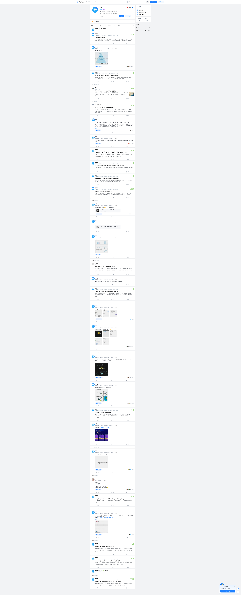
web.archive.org (101, 517)
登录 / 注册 (228, 591)
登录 (161, 1)
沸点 (89, 1)
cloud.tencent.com (105, 427)
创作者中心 (153, 1)
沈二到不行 (103, 28)
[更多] (238, 592)
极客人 (96, 28)
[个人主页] (132, 7)
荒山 (96, 87)
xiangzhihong (98, 104)
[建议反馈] (238, 589)
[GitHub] (130, 7)
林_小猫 (97, 479)
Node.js (106, 570)
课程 (92, 1)
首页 (86, 1)
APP (96, 1)
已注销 (96, 263)
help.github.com (110, 517)
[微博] (127, 7)
